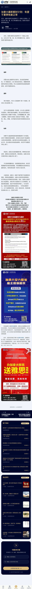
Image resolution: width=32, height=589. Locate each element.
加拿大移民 (21, 337)
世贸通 (7, 26)
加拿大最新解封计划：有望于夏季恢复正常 (15, 13)
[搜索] (27, 2)
